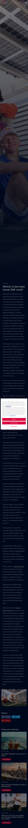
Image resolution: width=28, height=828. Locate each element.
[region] (14, 414)
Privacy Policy (8, 406)
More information (13, 415)
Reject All (14, 419)
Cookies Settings (14, 426)
